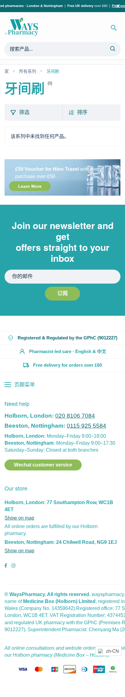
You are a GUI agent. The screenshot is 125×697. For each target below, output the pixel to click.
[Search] (112, 49)
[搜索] (113, 28)
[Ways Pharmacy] (23, 28)
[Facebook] (6, 566)
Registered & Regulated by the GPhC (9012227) (67, 337)
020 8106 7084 (75, 415)
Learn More (30, 186)
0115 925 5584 (86, 426)
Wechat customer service (43, 464)
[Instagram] (13, 566)
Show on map (19, 517)
